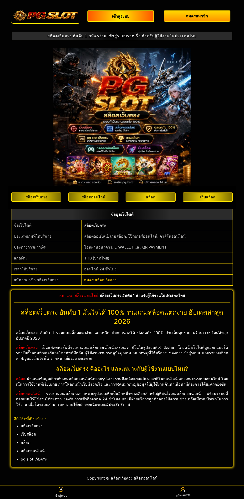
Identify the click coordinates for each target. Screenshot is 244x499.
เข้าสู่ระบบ (61, 495)
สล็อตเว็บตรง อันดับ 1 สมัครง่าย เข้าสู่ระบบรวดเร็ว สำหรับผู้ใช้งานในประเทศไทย (122, 36)
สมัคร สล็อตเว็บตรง (100, 280)
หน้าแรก (66, 295)
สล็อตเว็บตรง (95, 225)
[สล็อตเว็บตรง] (45, 15)
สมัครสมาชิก (183, 495)
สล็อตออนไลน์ (86, 295)
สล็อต (20, 378)
